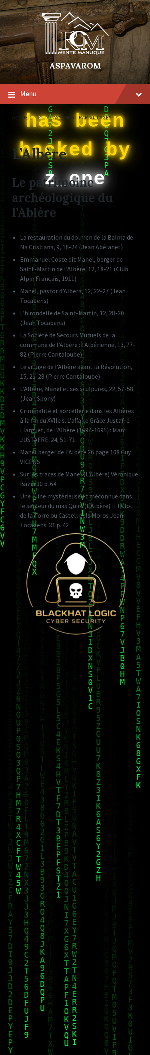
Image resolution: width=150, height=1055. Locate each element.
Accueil (22, 117)
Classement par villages (79, 117)
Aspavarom (75, 66)
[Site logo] (75, 52)
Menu (28, 93)
